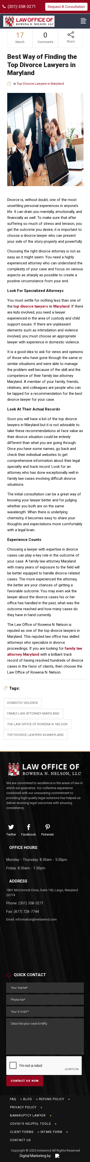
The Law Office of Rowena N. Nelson (37, 724)
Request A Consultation (66, 7)
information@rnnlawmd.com (36, 919)
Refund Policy (51, 1099)
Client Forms (22, 1132)
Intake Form (51, 1132)
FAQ (13, 1099)
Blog (27, 1099)
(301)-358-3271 (21, 6)
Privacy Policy (23, 1107)
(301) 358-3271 (31, 903)
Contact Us (20, 1140)
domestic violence (22, 703)
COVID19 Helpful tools (30, 1123)
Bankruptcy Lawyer (28, 1115)
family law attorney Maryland (33, 713)
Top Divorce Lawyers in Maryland (40, 83)
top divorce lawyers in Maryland (42, 306)
